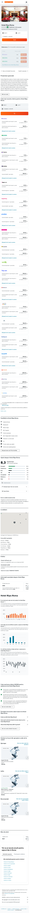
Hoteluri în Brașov (7, 878)
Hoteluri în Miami (7, 865)
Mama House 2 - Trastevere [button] (7, 789)
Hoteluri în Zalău (7, 871)
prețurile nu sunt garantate (9, 893)
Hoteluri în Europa (15, 908)
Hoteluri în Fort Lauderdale (9, 863)
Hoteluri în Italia (23, 908)
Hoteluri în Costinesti (8, 876)
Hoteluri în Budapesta (8, 869)
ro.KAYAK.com (3, 908)
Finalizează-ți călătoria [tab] (19, 854)
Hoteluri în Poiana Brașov (9, 861)
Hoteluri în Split (7, 874)
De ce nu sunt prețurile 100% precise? (11, 902)
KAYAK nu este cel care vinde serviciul (11, 897)
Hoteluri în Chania (7, 880)
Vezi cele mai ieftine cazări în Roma (21, 771)
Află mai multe (5, 405)
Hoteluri (9, 908)
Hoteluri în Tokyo (7, 867)
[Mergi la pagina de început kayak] (9, 2)
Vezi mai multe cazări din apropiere (22, 744)
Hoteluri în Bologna (8, 873)
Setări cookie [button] (3, 411)
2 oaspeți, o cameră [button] (7, 36)
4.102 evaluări (18, 27)
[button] (2, 2)
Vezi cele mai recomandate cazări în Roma (22, 799)
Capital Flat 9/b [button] (4, 760)
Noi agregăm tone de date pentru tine (11, 899)
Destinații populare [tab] (7, 854)
